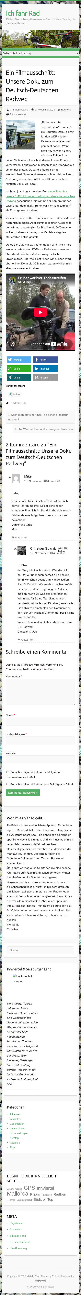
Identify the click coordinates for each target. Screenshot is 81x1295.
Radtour (15, 402)
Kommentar (14, 676)
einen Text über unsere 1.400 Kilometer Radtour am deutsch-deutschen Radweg (40, 196)
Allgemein (15, 1114)
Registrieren (16, 1223)
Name (10, 715)
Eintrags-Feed (18, 1235)
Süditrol (40, 1199)
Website (11, 753)
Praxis (35, 1194)
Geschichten (17, 1123)
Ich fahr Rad (23, 13)
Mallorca (17, 1193)
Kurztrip (14, 1137)
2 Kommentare (18, 114)
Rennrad (11, 1200)
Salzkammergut (24, 1200)
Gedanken (15, 1119)
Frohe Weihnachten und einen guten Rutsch (44, 429)
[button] (19, 359)
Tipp (12, 1147)
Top (24, 402)
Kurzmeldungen (19, 1133)
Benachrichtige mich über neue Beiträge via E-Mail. (42, 784)
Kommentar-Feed (19, 1242)
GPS (29, 1188)
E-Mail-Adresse (16, 734)
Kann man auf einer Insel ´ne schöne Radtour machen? (37, 417)
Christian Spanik (19, 109)
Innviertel (45, 1188)
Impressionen (17, 1128)
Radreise (66, 109)
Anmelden (15, 1229)
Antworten (21, 537)
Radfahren (47, 1195)
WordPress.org (18, 1248)
